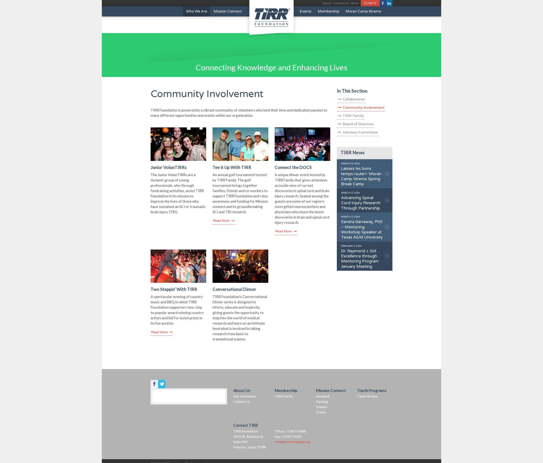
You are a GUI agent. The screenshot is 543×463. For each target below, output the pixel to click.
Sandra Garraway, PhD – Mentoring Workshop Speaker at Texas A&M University (362, 227)
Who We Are (196, 11)
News (355, 3)
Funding (322, 401)
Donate (370, 3)
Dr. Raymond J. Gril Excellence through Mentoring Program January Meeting (360, 256)
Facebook (383, 3)
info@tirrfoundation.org (292, 442)
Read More (222, 221)
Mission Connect (228, 11)
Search (327, 3)
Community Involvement (364, 107)
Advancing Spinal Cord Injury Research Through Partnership (361, 201)
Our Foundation (244, 396)
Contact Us (341, 3)
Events (305, 11)
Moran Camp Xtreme (363, 11)
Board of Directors (358, 124)
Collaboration (354, 99)
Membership (328, 11)
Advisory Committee (360, 132)
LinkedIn (389, 3)
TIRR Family (353, 116)
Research (322, 396)
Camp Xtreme (367, 396)
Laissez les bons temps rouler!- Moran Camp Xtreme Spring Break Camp (361, 174)
